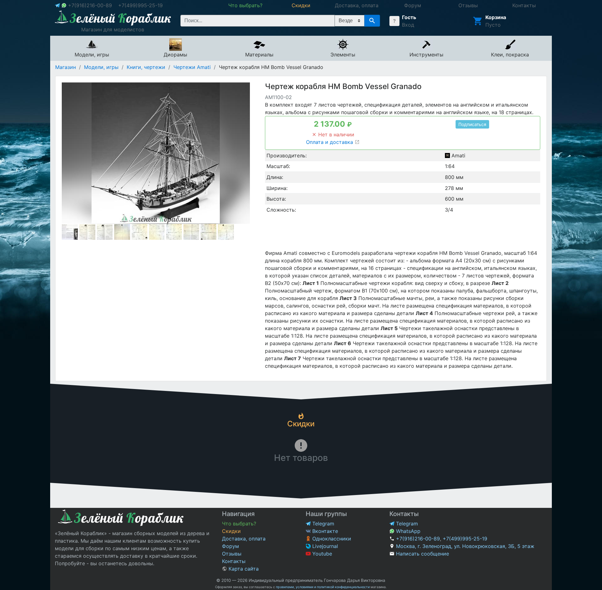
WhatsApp (407, 531)
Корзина (495, 17)
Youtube (321, 553)
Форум (230, 546)
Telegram (322, 523)
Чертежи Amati (192, 67)
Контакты (234, 561)
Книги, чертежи (146, 67)
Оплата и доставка (330, 142)
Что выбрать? (239, 523)
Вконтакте (324, 531)
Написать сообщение (422, 553)
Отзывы (231, 553)
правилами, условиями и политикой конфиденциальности (323, 587)
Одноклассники (331, 538)
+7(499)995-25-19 (140, 5)
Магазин (65, 67)
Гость (409, 17)
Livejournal (324, 546)
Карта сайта (243, 569)
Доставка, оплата (244, 538)
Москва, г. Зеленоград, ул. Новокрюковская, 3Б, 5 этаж (465, 546)
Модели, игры (101, 67)
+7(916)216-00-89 (90, 5)
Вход (408, 25)
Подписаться (472, 124)
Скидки (231, 531)
